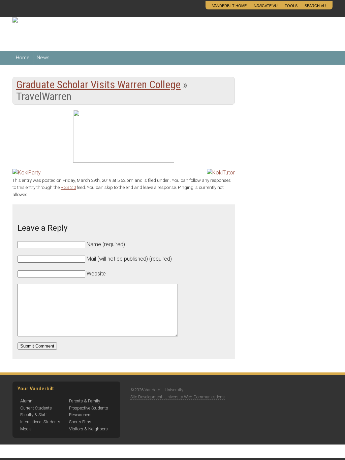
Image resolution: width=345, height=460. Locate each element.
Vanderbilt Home (229, 6)
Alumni (26, 400)
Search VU (315, 6)
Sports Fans (80, 421)
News (43, 58)
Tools (291, 6)
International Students (40, 421)
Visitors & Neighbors (88, 428)
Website (96, 273)
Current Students (36, 407)
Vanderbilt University (59, 8)
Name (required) (106, 244)
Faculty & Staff (33, 414)
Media (26, 428)
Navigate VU (266, 6)
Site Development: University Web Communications (177, 396)
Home (23, 58)
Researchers (80, 414)
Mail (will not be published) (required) (129, 259)
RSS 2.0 (68, 187)
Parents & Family (84, 400)
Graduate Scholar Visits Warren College (98, 84)
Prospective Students (88, 407)
